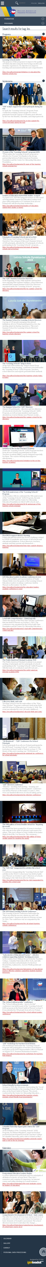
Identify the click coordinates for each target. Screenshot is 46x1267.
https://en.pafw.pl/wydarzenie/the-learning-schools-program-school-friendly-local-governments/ (20, 1096)
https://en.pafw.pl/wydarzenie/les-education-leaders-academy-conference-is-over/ (20, 588)
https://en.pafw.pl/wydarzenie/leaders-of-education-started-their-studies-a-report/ (20, 206)
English (41, 3)
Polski (34, 3)
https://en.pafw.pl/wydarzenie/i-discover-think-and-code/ (22, 712)
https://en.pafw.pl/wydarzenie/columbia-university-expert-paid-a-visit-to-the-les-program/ (22, 1139)
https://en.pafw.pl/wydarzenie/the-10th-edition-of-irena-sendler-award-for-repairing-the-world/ (21, 837)
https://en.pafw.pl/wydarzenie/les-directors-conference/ (21, 795)
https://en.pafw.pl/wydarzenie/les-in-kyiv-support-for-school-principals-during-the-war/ (20, 121)
